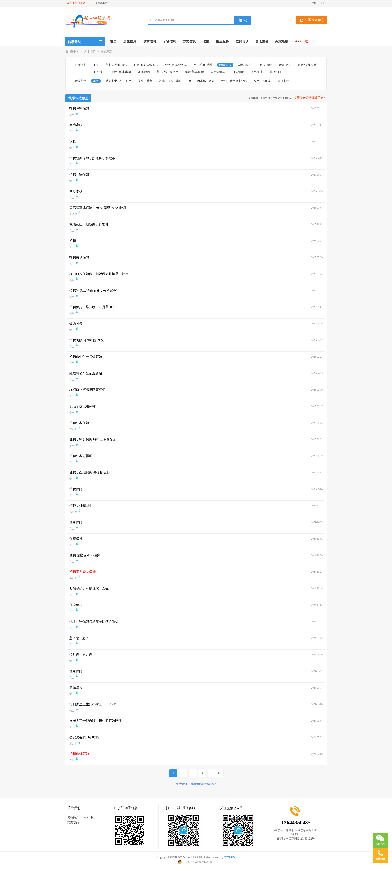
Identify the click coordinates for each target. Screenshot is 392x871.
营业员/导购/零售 (116, 64)
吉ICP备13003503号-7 (199, 857)
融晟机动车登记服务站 (85, 373)
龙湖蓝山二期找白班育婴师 (89, 224)
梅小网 (74, 51)
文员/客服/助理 (203, 64)
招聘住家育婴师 (80, 456)
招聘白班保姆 (79, 257)
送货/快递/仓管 (307, 64)
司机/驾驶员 (245, 64)
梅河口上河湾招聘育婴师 (87, 389)
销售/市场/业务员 (176, 64)
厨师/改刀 (285, 64)
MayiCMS (229, 857)
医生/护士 (257, 72)
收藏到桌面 (101, 3)
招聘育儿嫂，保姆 (82, 572)
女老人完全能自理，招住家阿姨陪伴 (95, 720)
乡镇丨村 (283, 81)
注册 (314, 3)
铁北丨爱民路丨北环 (234, 81)
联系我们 (73, 822)
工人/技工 (99, 72)
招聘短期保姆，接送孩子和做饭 (92, 158)
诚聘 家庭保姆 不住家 (84, 555)
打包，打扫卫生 (80, 505)
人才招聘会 (217, 72)
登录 (322, 3)
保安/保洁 (266, 64)
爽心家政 (75, 191)
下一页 (216, 773)
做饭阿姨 (75, 323)
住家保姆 (75, 522)
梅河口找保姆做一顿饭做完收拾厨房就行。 (100, 274)
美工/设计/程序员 (167, 72)
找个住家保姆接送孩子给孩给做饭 (93, 621)
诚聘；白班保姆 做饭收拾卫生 (91, 472)
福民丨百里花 (262, 81)
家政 (72, 141)
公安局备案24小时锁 (84, 737)
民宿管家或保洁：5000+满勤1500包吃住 (98, 207)
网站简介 (73, 817)
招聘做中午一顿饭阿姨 (85, 356)
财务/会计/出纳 (121, 72)
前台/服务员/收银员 (146, 64)
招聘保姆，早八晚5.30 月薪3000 (92, 307)
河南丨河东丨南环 (170, 81)
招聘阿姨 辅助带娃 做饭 (86, 340)
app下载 (89, 817)
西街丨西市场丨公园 (201, 81)
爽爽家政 (75, 125)
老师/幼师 (144, 72)
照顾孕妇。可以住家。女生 (89, 588)
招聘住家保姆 (79, 108)
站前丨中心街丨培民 (118, 81)
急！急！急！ (79, 638)
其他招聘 (275, 72)
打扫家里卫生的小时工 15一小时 (92, 704)
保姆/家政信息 (78, 98)
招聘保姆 (75, 489)
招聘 (72, 241)
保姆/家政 (107, 51)
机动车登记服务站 (82, 406)
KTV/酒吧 (238, 72)
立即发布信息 (314, 20)
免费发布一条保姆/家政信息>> (196, 784)
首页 (113, 41)
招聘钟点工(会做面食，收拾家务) (93, 290)
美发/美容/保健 (194, 72)
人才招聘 (89, 51)
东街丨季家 (145, 81)
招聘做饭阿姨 (79, 754)
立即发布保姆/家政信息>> (310, 97)
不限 (96, 64)
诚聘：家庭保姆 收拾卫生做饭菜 (92, 439)
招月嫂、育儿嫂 (80, 654)
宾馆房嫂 (75, 687)
